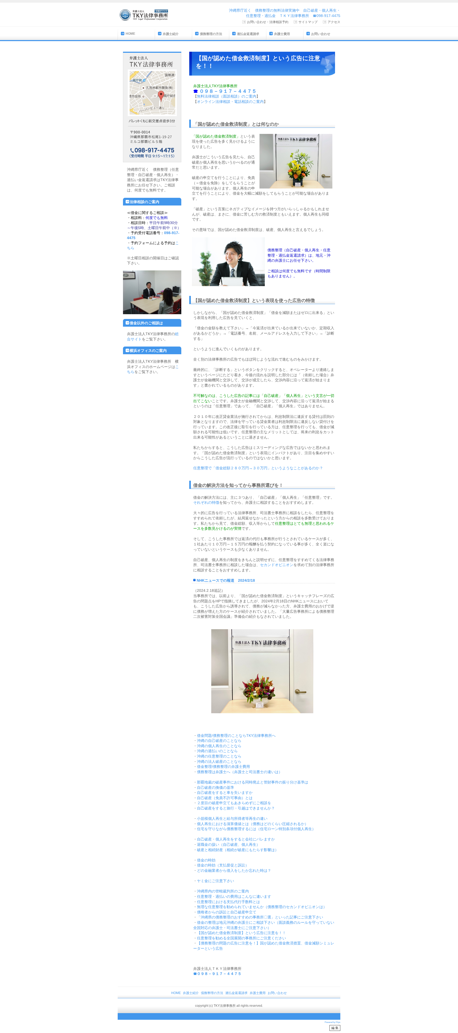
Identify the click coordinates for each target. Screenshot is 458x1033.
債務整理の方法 (211, 34)
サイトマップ (308, 22)
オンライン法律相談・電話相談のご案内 (230, 101)
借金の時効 (206, 860)
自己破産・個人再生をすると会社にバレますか (236, 839)
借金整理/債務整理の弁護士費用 (223, 766)
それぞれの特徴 (206, 502)
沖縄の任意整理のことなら (219, 756)
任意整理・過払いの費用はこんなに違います (234, 896)
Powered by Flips (332, 1022)
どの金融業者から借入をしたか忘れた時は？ (234, 870)
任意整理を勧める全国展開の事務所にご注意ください (241, 938)
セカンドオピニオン (276, 565)
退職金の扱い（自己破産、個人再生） (228, 844)
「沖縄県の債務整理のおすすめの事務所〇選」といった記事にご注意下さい (260, 917)
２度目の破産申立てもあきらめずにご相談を (234, 803)
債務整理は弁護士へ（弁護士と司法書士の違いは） (239, 772)
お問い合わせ (320, 34)
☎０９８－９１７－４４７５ (217, 973)
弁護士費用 (282, 34)
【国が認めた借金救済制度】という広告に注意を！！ (241, 933)
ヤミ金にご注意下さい (215, 881)
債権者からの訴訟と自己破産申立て (226, 912)
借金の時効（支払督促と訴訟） (223, 865)
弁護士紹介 (171, 34)
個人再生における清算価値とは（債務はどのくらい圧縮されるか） (252, 824)
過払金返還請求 (248, 34)
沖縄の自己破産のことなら (219, 740)
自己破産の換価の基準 (215, 787)
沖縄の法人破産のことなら (219, 761)
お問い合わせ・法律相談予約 (267, 22)
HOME (130, 34)
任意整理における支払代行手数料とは (228, 902)
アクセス (334, 22)
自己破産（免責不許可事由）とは (225, 798)
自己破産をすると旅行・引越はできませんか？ (236, 808)
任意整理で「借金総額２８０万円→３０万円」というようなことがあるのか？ (258, 468)
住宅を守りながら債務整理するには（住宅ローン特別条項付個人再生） (256, 829)
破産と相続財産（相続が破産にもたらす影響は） (238, 850)
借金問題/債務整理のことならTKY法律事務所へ (236, 735)
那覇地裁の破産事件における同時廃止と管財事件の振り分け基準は (252, 782)
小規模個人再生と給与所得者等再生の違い (232, 818)
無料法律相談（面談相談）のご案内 (226, 96)
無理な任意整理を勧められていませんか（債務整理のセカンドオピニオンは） (262, 907)
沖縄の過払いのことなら (217, 751)
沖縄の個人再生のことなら (219, 746)
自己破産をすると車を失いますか (225, 792)
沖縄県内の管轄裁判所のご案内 (223, 891)
